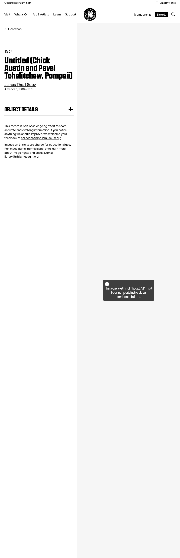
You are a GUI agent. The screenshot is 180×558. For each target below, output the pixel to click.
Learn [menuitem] (57, 14)
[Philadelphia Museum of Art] (90, 14)
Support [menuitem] (70, 14)
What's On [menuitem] (21, 14)
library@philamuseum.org (21, 156)
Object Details (21, 109)
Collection (15, 29)
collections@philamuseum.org (41, 138)
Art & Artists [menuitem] (41, 14)
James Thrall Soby (20, 84)
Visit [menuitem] (7, 14)
